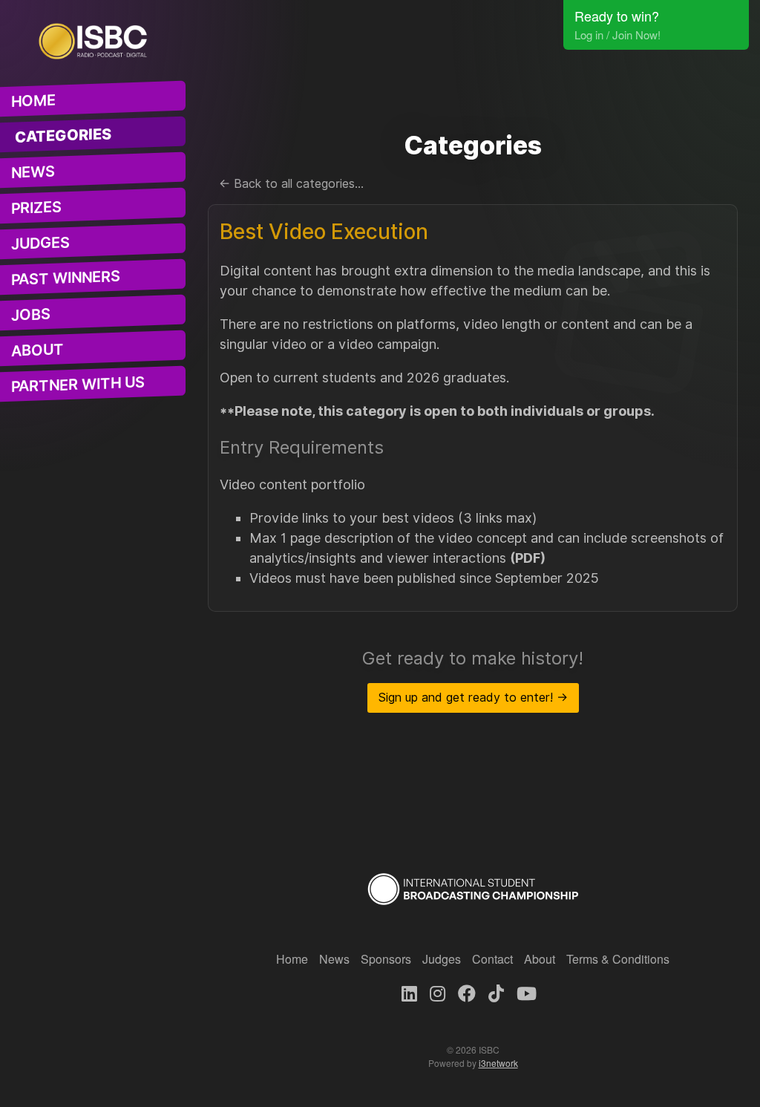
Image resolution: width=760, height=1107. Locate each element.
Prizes (36, 208)
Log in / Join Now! (617, 34)
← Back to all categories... (291, 184)
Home (33, 101)
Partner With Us (78, 384)
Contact (492, 958)
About (37, 350)
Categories (63, 135)
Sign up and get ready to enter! (473, 697)
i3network (498, 1063)
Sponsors (386, 958)
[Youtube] (527, 992)
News (33, 172)
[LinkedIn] (409, 992)
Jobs (30, 314)
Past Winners (65, 278)
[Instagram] (437, 992)
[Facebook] (467, 992)
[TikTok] (496, 992)
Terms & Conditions (617, 958)
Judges (40, 243)
